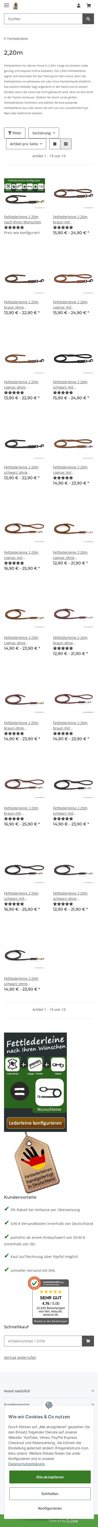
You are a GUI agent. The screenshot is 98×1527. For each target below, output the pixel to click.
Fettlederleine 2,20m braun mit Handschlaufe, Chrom (71, 725)
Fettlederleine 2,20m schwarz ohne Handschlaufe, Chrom (71, 896)
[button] (78, 6)
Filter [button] (16, 133)
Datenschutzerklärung (26, 1464)
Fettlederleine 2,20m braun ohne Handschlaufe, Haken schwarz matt (22, 305)
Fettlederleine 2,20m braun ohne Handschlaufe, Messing (23, 725)
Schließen (50, 1493)
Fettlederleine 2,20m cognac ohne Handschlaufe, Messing (23, 640)
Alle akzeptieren (50, 1477)
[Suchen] (88, 18)
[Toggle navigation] (6, 3)
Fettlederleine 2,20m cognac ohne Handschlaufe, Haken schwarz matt (22, 384)
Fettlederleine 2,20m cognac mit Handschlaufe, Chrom (71, 470)
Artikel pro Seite (24, 143)
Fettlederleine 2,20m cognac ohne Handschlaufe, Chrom (71, 555)
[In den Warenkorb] (88, 1341)
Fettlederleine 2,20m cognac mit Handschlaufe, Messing (23, 555)
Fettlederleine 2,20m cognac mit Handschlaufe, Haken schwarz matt (71, 305)
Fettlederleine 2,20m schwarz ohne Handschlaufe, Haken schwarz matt (22, 470)
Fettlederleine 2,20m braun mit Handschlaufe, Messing (23, 811)
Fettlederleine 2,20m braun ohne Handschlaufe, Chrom (71, 640)
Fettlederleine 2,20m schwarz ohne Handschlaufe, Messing (23, 981)
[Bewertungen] (14, 227)
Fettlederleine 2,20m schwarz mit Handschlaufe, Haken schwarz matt (71, 384)
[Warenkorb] (88, 6)
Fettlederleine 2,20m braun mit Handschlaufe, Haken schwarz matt (71, 219)
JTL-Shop (72, 1520)
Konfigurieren (50, 1508)
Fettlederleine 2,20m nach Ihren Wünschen (22, 219)
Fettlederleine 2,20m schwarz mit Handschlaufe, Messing (23, 896)
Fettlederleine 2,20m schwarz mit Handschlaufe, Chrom (71, 811)
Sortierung (41, 133)
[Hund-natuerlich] (15, 5)
